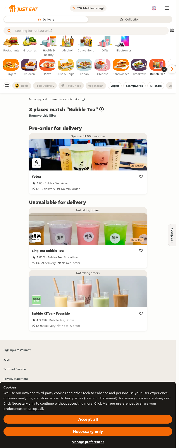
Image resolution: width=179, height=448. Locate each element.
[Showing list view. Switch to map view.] (171, 31)
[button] (20, 8)
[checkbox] (11, 67)
